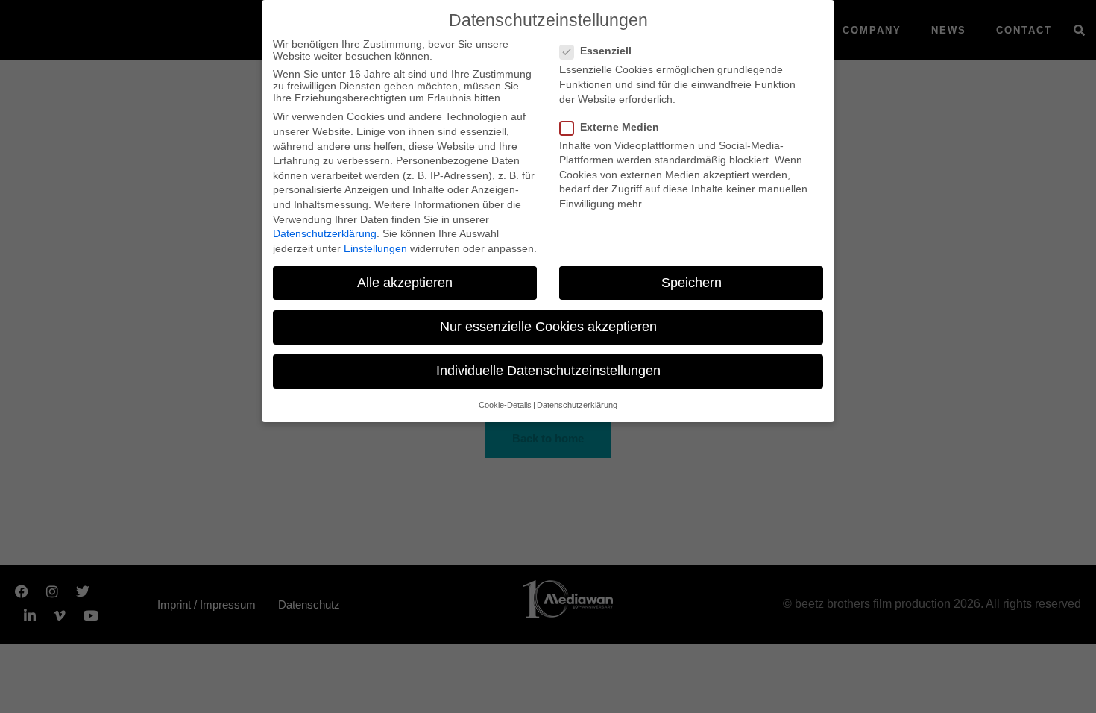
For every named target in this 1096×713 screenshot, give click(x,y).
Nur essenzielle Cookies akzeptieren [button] (548, 326)
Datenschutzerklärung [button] (577, 405)
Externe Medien (619, 127)
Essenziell (606, 51)
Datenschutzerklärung (325, 233)
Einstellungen (375, 248)
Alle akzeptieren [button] (405, 282)
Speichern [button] (691, 282)
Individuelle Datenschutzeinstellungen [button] (548, 370)
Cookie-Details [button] (505, 405)
